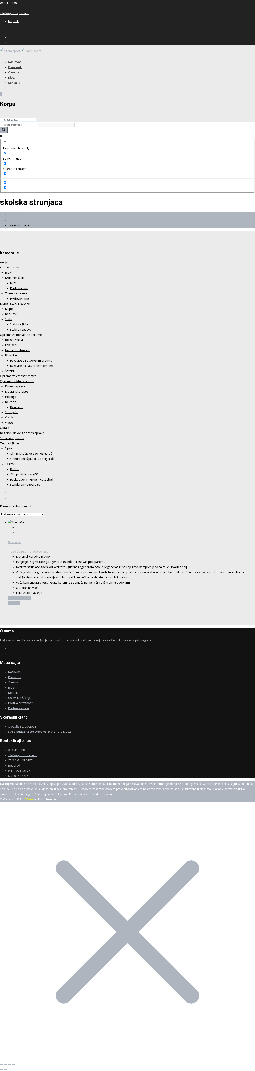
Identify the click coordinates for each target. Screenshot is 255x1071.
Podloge (11, 397)
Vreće (9, 422)
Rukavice (11, 355)
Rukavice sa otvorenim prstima (31, 360)
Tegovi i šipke (9, 443)
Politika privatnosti (20, 703)
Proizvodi (15, 67)
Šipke (8, 448)
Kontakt (14, 83)
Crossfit (13, 726)
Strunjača (14, 542)
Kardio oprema (10, 267)
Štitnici (9, 371)
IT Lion (28, 799)
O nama (13, 72)
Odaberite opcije (19, 598)
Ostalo (4, 428)
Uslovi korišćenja (19, 698)
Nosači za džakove (17, 350)
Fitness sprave (15, 386)
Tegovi (10, 464)
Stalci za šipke (19, 324)
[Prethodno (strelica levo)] (1, 1069)
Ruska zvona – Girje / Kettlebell (31, 479)
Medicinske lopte (16, 391)
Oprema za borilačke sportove (21, 335)
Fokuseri (11, 345)
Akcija (4, 262)
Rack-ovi (11, 314)
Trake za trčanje (16, 293)
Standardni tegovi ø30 (25, 484)
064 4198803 (9, 3)
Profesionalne (19, 298)
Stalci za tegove (21, 329)
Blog (11, 77)
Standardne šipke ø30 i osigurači (32, 459)
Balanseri (16, 407)
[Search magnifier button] (4, 130)
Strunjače (11, 412)
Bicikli (8, 272)
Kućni (13, 283)
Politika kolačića (18, 708)
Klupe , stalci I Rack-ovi (15, 303)
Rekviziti (10, 402)
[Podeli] (9, 1064)
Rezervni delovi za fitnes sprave (22, 433)
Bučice (14, 469)
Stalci (8, 319)
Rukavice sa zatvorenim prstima (32, 366)
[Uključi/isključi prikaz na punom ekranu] (5, 1064)
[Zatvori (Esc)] (13, 1064)
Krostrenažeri (14, 278)
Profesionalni (19, 288)
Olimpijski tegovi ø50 (24, 474)
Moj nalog (14, 21)
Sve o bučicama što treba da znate (31, 731)
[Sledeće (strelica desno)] (5, 1069)
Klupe (9, 309)
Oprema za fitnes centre (17, 381)
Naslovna (15, 62)
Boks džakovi (14, 340)
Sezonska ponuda (12, 438)
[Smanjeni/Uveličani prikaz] (1, 1064)
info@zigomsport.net (14, 13)
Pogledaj (14, 603)
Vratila (9, 417)
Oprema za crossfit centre (18, 376)
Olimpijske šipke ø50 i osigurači (31, 453)
